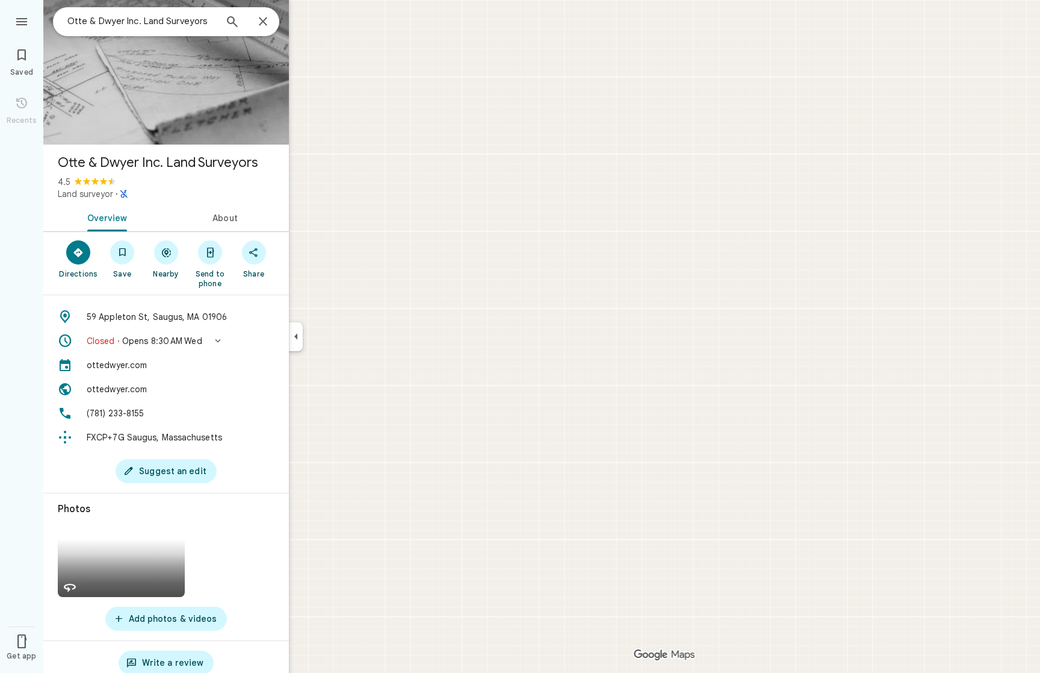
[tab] (105, 216)
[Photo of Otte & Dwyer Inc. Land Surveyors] (166, 72)
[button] (166, 341)
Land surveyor (85, 194)
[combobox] (141, 21)
